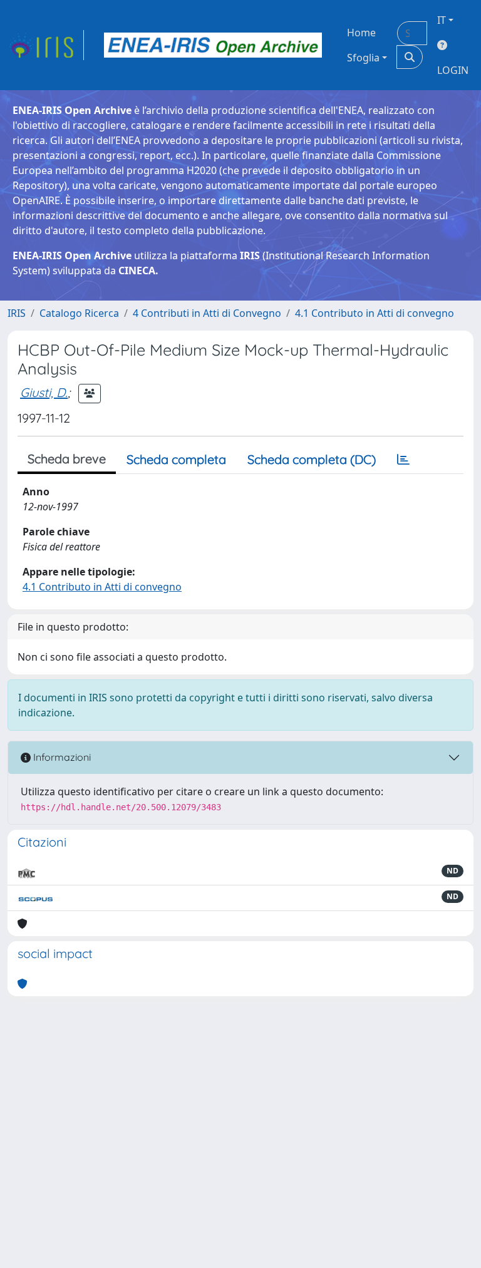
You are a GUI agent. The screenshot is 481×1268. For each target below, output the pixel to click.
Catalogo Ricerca (79, 313)
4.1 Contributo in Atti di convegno (374, 313)
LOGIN (452, 70)
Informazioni (61, 757)
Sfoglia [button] (363, 57)
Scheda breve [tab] (67, 458)
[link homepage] (46, 45)
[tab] (403, 459)
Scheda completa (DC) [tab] (311, 459)
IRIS (17, 313)
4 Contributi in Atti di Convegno (207, 313)
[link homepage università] (213, 45)
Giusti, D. (44, 392)
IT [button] (441, 20)
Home (361, 32)
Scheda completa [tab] (176, 459)
